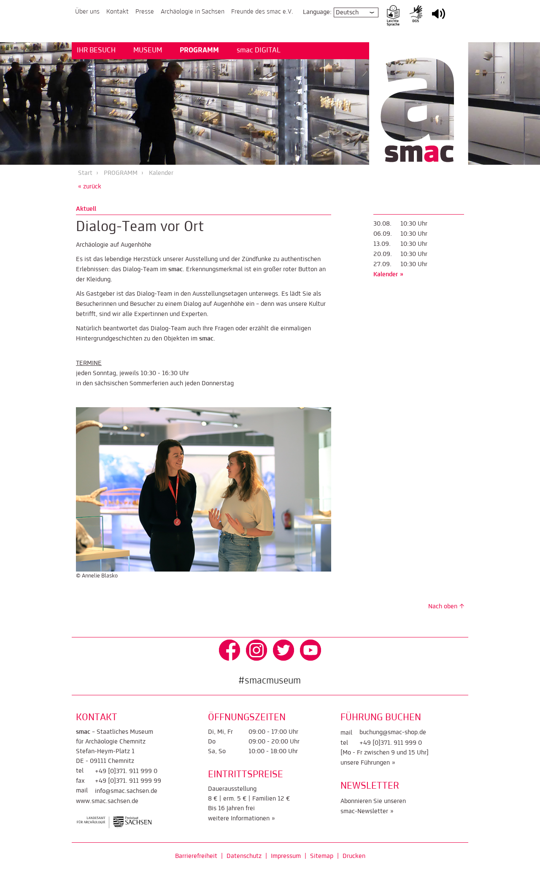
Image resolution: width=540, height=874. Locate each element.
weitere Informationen (239, 818)
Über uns (87, 11)
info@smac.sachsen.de (126, 791)
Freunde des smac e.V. (262, 11)
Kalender (161, 173)
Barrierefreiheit (196, 856)
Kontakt (117, 11)
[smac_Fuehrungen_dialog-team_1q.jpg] (203, 489)
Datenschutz (244, 856)
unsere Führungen (365, 763)
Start (85, 173)
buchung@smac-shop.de (392, 732)
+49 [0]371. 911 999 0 (126, 771)
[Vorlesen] (438, 19)
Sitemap (321, 856)
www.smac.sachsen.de (107, 801)
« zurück (89, 186)
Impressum (286, 856)
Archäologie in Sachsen (192, 11)
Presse (144, 11)
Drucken (354, 856)
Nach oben (442, 606)
